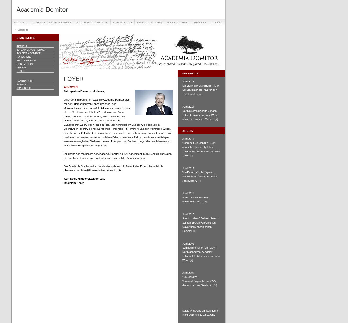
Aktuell (21, 22)
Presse (200, 22)
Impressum (24, 88)
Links (216, 22)
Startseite (22, 29)
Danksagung (25, 81)
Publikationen (149, 22)
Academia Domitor (92, 22)
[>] (216, 119)
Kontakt (22, 84)
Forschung (122, 22)
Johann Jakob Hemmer (52, 22)
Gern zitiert (178, 22)
